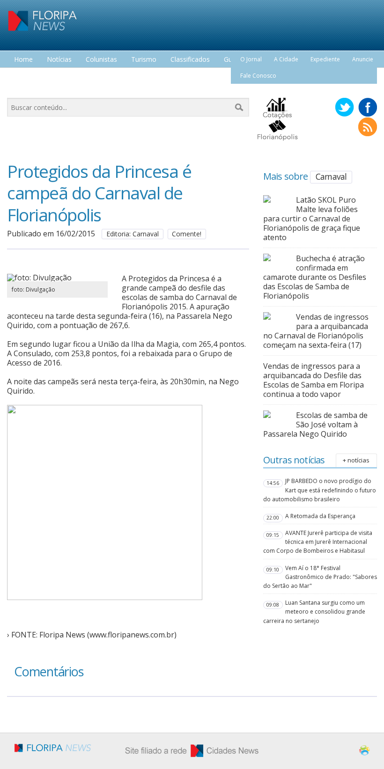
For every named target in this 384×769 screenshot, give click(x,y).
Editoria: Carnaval (132, 233)
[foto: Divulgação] (57, 277)
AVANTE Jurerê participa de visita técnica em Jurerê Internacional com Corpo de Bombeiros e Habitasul (317, 542)
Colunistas (101, 60)
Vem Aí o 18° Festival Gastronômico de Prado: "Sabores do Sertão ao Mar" (320, 577)
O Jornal (251, 59)
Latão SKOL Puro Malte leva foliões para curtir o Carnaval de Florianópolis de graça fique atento (311, 218)
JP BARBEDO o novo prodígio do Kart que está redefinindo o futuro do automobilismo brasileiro (319, 490)
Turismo (143, 60)
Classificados (190, 60)
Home (23, 60)
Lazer (22, 77)
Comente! (186, 233)
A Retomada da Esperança (320, 516)
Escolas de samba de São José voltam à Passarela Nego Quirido (315, 424)
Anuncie (362, 59)
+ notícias (356, 460)
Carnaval (331, 176)
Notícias (59, 60)
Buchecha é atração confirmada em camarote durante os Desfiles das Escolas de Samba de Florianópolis (314, 277)
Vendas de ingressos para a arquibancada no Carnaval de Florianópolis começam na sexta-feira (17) (316, 331)
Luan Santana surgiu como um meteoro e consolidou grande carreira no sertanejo (314, 611)
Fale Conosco (258, 76)
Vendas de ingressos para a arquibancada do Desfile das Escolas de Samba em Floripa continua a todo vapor (313, 380)
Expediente (325, 59)
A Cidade (286, 59)
